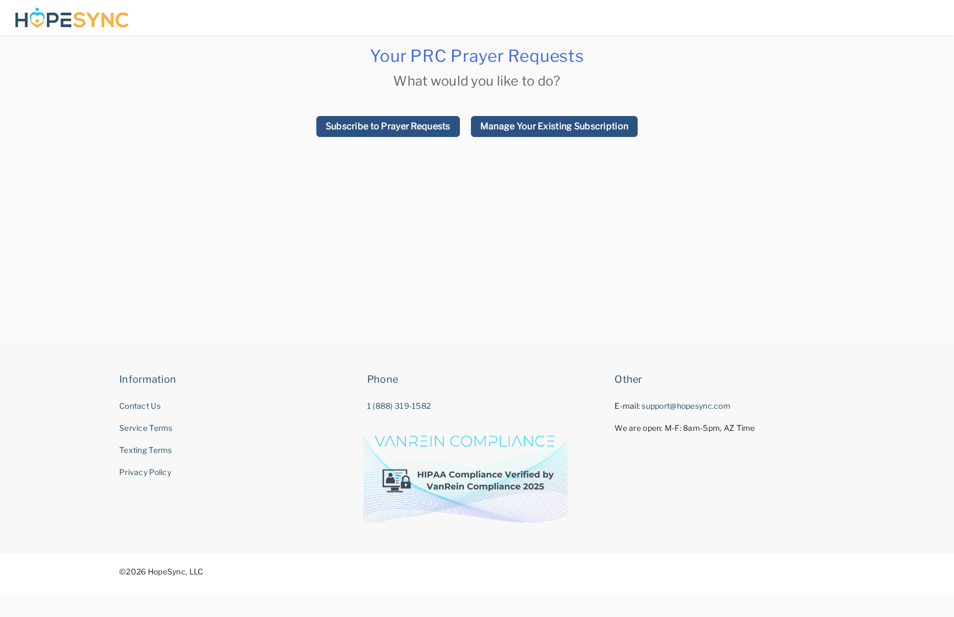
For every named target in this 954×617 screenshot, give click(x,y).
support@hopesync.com (686, 405)
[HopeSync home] (72, 18)
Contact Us (140, 405)
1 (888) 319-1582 (399, 405)
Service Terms (146, 428)
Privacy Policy (145, 472)
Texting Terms (145, 450)
